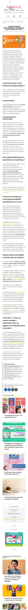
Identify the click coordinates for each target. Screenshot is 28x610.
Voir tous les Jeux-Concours (14, 545)
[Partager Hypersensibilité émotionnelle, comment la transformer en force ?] (5, 389)
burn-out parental (14, 310)
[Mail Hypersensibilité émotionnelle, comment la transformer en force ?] (16, 389)
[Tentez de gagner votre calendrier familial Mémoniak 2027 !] (14, 538)
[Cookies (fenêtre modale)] (25, 607)
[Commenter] (12, 389)
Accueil (4, 21)
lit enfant (14, 512)
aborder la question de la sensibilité (14, 343)
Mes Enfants (10, 21)
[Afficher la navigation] (8, 16)
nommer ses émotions (18, 279)
